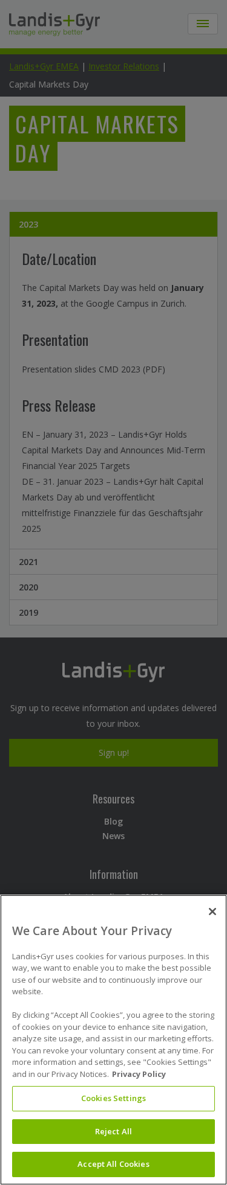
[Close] (212, 911)
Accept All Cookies (113, 1163)
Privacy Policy (139, 1073)
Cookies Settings (113, 1098)
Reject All (113, 1131)
